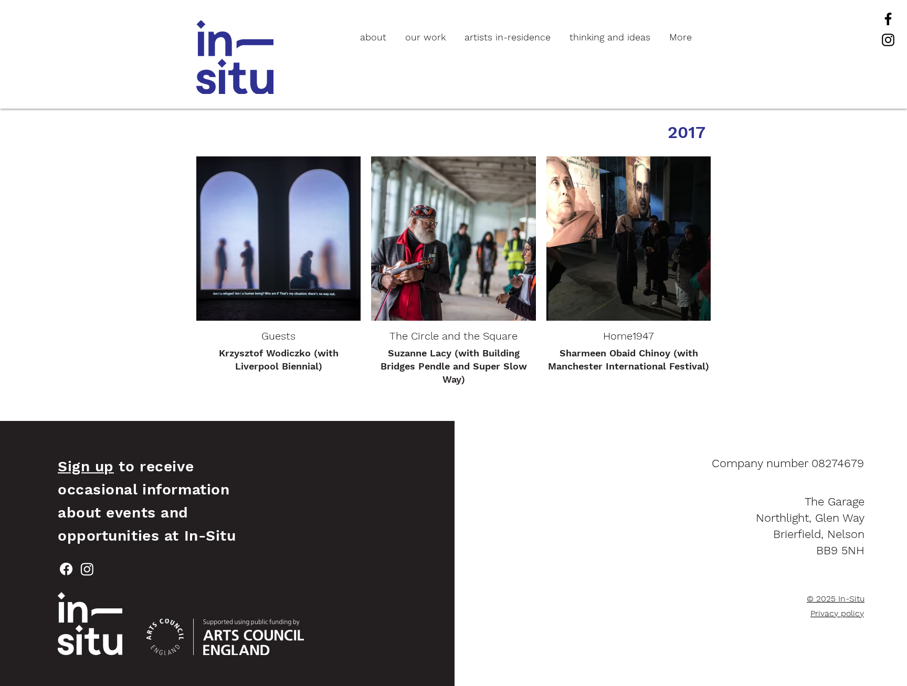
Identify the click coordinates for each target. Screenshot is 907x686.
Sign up (86, 466)
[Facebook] (888, 18)
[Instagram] (888, 39)
